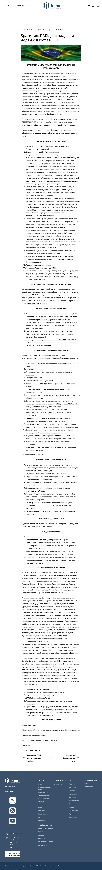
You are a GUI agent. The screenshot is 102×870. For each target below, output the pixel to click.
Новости (41, 821)
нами (43, 735)
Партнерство (43, 814)
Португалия (73, 810)
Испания (72, 797)
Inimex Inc (26, 740)
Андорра (72, 787)
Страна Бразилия (49, 30)
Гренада (41, 835)
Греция (72, 791)
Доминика (42, 838)
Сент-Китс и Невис (45, 842)
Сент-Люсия (43, 845)
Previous (34, 758)
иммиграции (27, 125)
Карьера (41, 811)
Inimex (36, 730)
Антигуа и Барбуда (45, 828)
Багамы (41, 832)
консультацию (60, 111)
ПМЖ (54, 268)
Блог (40, 817)
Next (69, 758)
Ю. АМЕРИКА (59, 30)
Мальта (72, 804)
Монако (72, 807)
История (25, 725)
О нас (40, 784)
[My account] (89, 5)
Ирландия (73, 794)
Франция (72, 814)
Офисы (41, 801)
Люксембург (74, 801)
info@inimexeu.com (17, 834)
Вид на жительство (33, 146)
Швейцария (73, 817)
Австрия (72, 784)
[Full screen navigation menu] (98, 5)
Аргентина (58, 784)
